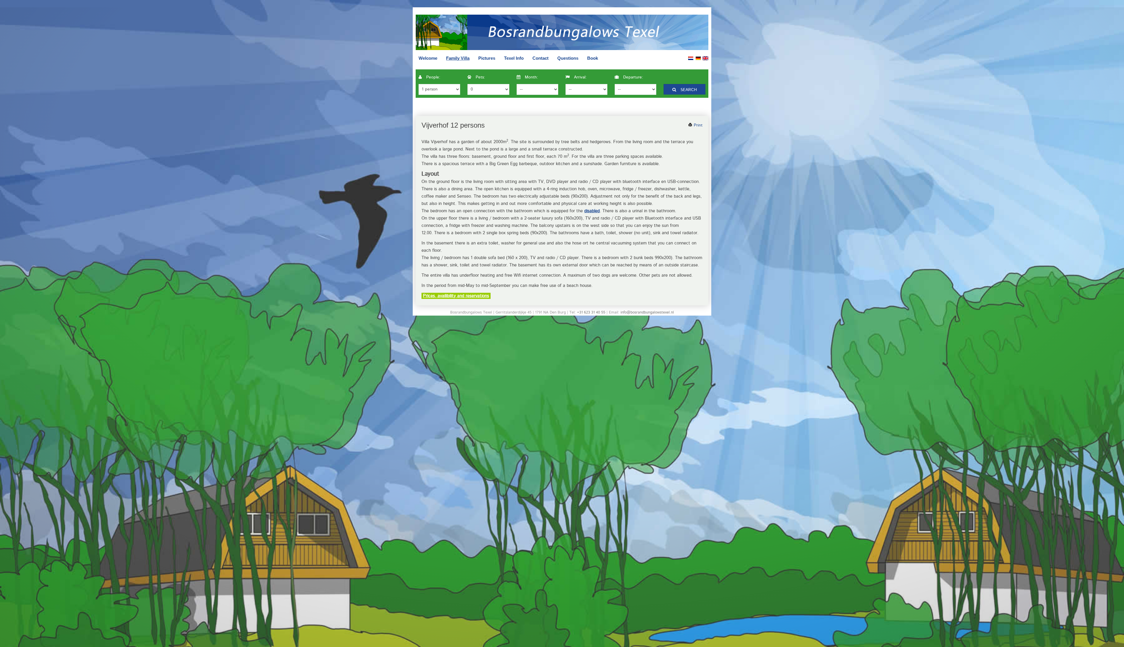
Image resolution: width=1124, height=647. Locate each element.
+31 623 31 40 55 (591, 312)
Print (697, 125)
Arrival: (580, 77)
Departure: (632, 77)
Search (688, 90)
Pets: (479, 77)
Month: (530, 77)
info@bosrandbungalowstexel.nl (647, 312)
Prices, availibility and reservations (456, 296)
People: (432, 77)
